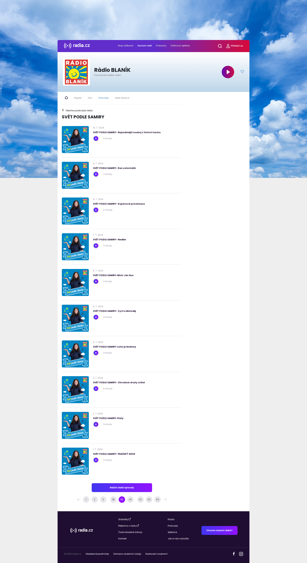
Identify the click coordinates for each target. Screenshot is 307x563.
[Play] (228, 72)
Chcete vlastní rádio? (219, 530)
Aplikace (172, 532)
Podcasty (161, 45)
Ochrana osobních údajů (127, 553)
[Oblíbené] (242, 72)
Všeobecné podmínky (97, 553)
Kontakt (122, 538)
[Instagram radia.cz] (241, 553)
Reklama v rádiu (127, 525)
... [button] (108, 498)
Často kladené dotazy (130, 532)
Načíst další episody (122, 487)
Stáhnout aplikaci (180, 45)
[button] (79, 499)
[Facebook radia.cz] (234, 553)
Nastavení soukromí (157, 553)
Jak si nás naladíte (178, 538)
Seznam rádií (145, 45)
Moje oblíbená (125, 45)
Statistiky (123, 519)
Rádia (171, 519)
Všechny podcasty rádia (77, 110)
